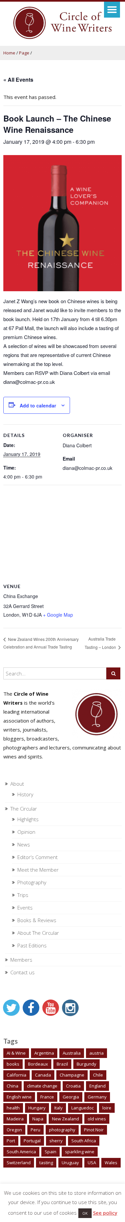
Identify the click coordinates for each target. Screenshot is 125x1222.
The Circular (23, 808)
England (97, 1086)
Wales (111, 1163)
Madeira (15, 1119)
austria (96, 1053)
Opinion (26, 832)
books (13, 1064)
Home (9, 53)
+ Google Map (58, 614)
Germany (97, 1097)
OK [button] (85, 1213)
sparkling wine (79, 1152)
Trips (22, 895)
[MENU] (112, 10)
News (23, 844)
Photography (31, 882)
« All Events (18, 79)
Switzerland (19, 1163)
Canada (43, 1075)
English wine (19, 1097)
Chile (98, 1075)
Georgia (71, 1097)
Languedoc (82, 1108)
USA (92, 1163)
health (13, 1108)
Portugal (32, 1141)
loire (106, 1108)
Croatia (73, 1086)
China (12, 1086)
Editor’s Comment (37, 857)
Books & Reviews (36, 920)
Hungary (37, 1108)
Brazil (62, 1064)
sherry (56, 1141)
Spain (50, 1152)
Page (24, 53)
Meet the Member (38, 869)
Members (21, 959)
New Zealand (65, 1119)
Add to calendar (38, 405)
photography (62, 1130)
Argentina (44, 1053)
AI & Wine (16, 1053)
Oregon (14, 1130)
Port (11, 1141)
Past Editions (32, 945)
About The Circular (38, 932)
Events (25, 907)
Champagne (72, 1075)
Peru (35, 1130)
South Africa (83, 1141)
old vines (97, 1119)
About (17, 783)
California (16, 1075)
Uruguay (70, 1163)
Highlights (28, 819)
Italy (58, 1108)
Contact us (22, 972)
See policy (105, 1212)
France (47, 1097)
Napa (37, 1119)
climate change (42, 1086)
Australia (72, 1053)
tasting (46, 1163)
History (25, 794)
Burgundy (86, 1064)
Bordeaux (38, 1064)
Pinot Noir (94, 1130)
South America (21, 1152)
